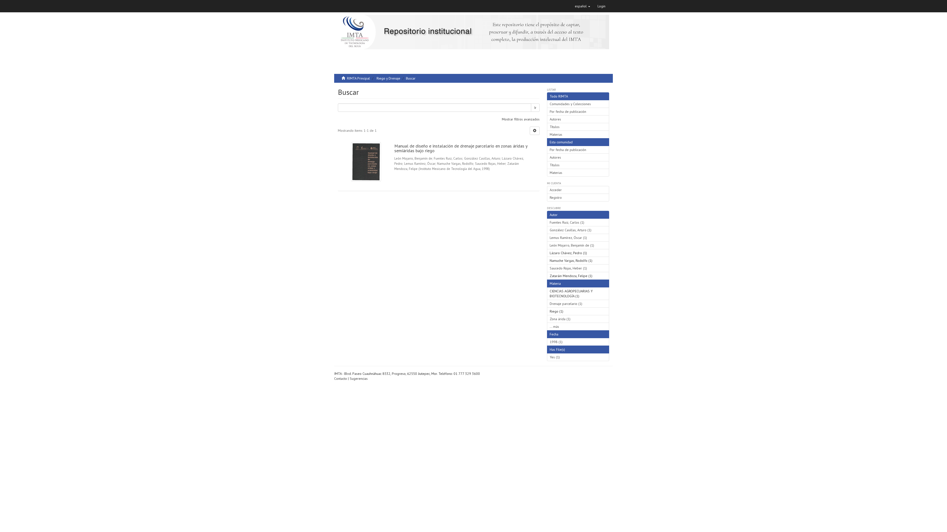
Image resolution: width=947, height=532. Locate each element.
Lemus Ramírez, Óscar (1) (568, 237)
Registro (556, 197)
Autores (555, 119)
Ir (535, 107)
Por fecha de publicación (568, 111)
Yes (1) (555, 357)
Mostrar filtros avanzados (521, 119)
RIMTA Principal (358, 78)
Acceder (556, 190)
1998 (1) (556, 342)
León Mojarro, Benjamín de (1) (572, 245)
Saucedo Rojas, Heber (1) (568, 268)
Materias (556, 134)
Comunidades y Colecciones (570, 104)
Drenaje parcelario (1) (566, 303)
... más (554, 326)
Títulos (555, 127)
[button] (582, 6)
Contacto (340, 378)
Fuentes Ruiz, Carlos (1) (567, 222)
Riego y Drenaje (388, 78)
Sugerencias (359, 378)
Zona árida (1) (560, 319)
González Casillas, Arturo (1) (570, 230)
